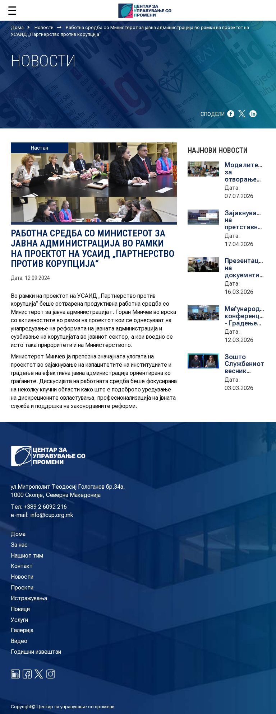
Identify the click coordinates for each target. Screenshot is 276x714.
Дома (17, 27)
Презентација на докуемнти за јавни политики (246, 275)
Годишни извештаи (36, 651)
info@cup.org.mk (51, 515)
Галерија (22, 630)
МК (240, 9)
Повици (20, 609)
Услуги (19, 619)
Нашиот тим (27, 555)
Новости (44, 27)
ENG (254, 9)
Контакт (22, 566)
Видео (19, 641)
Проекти (22, 587)
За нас (19, 544)
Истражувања (29, 598)
